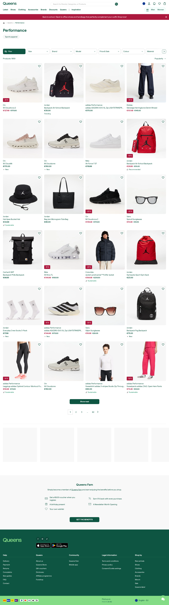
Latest (5, 10)
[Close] (166, 17)
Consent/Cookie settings (111, 568)
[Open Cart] (164, 3)
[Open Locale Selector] (144, 3)
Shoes (13, 10)
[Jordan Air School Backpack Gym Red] (146, 138)
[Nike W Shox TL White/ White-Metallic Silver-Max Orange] (64, 250)
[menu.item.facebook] (38, 539)
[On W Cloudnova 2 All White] (22, 83)
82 (93, 412)
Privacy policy (107, 565)
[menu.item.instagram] (42, 539)
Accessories (33, 10)
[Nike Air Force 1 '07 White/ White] (105, 138)
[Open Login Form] (149, 3)
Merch (137, 580)
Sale (136, 583)
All (147, 10)
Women (160, 10)
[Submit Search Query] (116, 4)
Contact (6, 583)
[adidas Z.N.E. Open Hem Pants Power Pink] (146, 361)
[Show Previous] (98, 412)
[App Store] (43, 545)
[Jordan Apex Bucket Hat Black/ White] (22, 194)
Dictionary (40, 572)
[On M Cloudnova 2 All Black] (105, 194)
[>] (164, 51)
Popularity (159, 59)
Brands (44, 10)
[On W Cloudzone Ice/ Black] (64, 361)
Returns (6, 568)
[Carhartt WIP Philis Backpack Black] (22, 250)
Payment (6, 565)
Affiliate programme (44, 576)
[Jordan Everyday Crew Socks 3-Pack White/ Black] (22, 305)
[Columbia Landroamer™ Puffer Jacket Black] (105, 250)
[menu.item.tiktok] (47, 539)
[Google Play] (59, 545)
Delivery (6, 561)
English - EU (143, 600)
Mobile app (73, 565)
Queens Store (41, 565)
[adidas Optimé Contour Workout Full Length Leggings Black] (22, 361)
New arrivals (139, 561)
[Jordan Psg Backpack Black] (146, 305)
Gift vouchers (41, 568)
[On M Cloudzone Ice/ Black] (64, 138)
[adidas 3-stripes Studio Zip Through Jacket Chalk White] (105, 361)
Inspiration (76, 10)
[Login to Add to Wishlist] (39, 66)
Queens (63, 10)
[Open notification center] (154, 3)
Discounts (53, 10)
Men (153, 10)
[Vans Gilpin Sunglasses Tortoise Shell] (105, 305)
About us (39, 561)
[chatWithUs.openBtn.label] (163, 599)
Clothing (22, 10)
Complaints (7, 572)
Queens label (140, 587)
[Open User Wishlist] (159, 3)
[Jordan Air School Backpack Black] (64, 83)
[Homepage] (18, 540)
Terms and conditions (110, 561)
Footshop (39, 580)
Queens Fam (76, 490)
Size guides (7, 576)
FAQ (4, 580)
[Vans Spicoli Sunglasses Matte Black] (146, 194)
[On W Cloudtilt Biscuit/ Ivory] (22, 138)
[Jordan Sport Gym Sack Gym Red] (146, 250)
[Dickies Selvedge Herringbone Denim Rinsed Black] (146, 83)
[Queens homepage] (9, 3)
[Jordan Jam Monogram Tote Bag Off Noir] (64, 194)
